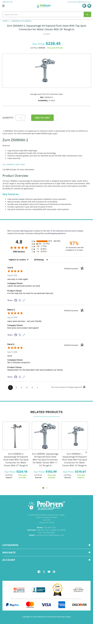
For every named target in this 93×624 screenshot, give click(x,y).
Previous (2, 452)
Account (84, 6)
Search (87, 14)
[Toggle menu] (3, 5)
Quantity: (8, 117)
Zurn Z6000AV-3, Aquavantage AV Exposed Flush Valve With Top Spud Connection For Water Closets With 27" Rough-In (16, 459)
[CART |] (89, 6)
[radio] (46, 241)
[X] (44, 571)
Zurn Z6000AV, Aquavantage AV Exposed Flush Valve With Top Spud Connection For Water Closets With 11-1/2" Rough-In (45, 459)
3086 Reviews (21, 252)
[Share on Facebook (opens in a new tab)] (15, 301)
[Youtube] (49, 571)
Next (86, 452)
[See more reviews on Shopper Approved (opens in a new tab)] (24, 301)
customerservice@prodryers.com (46, 535)
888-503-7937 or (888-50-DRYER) (46, 530)
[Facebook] (39, 571)
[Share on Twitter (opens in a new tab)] (19, 300)
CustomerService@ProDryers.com (78, 2)
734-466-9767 (46, 527)
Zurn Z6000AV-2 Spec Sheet (14, 164)
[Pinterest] (54, 571)
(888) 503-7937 (8, 2)
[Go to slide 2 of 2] (47, 488)
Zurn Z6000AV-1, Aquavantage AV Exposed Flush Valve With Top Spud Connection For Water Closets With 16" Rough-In (74, 459)
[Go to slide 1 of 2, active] (43, 488)
